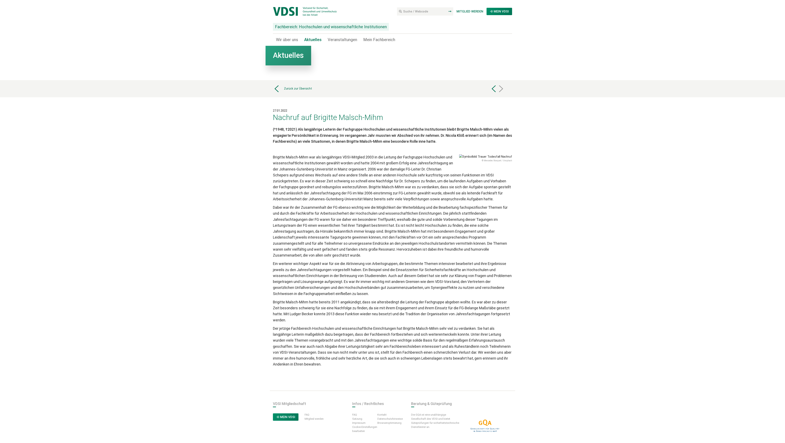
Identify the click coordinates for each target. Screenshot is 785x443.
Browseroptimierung (389, 422)
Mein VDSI (501, 11)
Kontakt (382, 414)
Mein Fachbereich (379, 39)
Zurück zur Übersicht (298, 88)
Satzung (357, 418)
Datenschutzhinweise (390, 418)
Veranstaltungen (342, 39)
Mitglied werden (469, 11)
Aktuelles (313, 39)
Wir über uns (287, 39)
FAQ (307, 414)
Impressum (359, 422)
